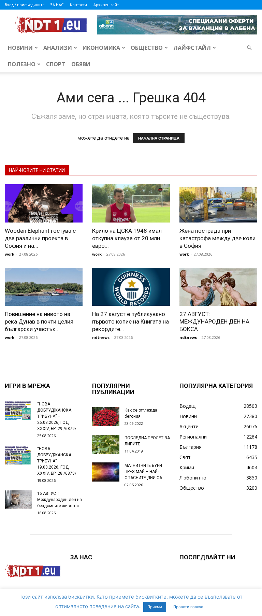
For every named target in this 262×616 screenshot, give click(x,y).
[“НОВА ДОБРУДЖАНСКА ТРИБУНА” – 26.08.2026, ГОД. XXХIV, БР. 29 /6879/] (18, 410)
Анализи (57, 48)
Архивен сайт (106, 4)
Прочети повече (188, 606)
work (9, 254)
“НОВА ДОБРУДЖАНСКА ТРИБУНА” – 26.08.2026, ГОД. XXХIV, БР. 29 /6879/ (56, 416)
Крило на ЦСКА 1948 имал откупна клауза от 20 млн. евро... (127, 238)
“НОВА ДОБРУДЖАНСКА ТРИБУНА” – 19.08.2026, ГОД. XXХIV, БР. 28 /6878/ (56, 461)
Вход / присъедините (25, 4)
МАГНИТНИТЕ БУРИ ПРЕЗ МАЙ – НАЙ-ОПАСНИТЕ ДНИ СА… (145, 471)
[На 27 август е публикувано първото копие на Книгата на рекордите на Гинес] (131, 287)
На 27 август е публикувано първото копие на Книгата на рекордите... (130, 321)
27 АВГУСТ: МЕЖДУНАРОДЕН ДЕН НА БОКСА (214, 321)
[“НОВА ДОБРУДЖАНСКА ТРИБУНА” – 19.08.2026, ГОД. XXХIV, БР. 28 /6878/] (18, 455)
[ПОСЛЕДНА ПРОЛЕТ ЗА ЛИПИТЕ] (105, 444)
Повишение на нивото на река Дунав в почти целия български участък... (39, 321)
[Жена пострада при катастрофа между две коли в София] (218, 203)
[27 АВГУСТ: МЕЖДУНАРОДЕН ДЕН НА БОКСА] (218, 287)
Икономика (101, 48)
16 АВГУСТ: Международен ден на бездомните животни (59, 499)
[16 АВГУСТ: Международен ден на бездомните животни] (18, 499)
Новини (20, 48)
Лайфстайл (192, 48)
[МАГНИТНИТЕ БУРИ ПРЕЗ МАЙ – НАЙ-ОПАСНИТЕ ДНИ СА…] (105, 472)
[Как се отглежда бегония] (105, 416)
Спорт (55, 64)
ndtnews (101, 337)
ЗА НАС (56, 4)
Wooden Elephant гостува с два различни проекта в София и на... (40, 238)
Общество (147, 48)
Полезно (21, 64)
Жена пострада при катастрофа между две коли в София (217, 238)
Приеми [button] (154, 606)
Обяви (80, 64)
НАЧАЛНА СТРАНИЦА (158, 138)
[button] (249, 48)
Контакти (78, 4)
